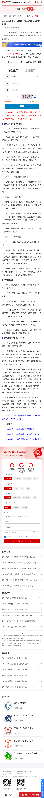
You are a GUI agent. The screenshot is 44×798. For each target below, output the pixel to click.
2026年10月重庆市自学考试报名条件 (15, 670)
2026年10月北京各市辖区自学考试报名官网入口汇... (20, 621)
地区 (24, 16)
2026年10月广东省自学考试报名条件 (15, 658)
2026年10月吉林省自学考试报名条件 (15, 675)
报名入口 (35, 16)
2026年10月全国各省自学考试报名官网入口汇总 (19, 563)
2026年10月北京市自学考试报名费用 (15, 609)
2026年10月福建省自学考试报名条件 (15, 687)
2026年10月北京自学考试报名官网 (14, 627)
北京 (28, 16)
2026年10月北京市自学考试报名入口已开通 (17, 615)
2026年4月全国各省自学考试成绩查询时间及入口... (20, 574)
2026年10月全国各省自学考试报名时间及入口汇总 (19, 557)
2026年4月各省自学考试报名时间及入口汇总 (22, 434)
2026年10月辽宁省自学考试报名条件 (15, 664)
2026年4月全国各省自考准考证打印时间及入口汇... (20, 580)
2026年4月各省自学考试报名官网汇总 (19, 429)
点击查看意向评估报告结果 (22, 541)
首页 (14, 16)
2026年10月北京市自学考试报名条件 (15, 598)
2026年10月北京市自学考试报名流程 (15, 604)
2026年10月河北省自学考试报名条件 (15, 681)
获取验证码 (36, 532)
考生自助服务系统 (32, 795)
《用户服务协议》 (23, 536)
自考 (19, 16)
